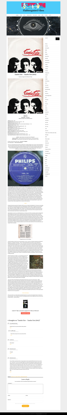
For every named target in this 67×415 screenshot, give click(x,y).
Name (9, 395)
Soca (46, 161)
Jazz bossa (46, 118)
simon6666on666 (13, 323)
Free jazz (46, 103)
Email (27, 395)
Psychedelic (47, 151)
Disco (46, 83)
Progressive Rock (48, 149)
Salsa (46, 157)
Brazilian (46, 58)
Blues (46, 52)
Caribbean (46, 66)
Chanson (46, 70)
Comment (10, 383)
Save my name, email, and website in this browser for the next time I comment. (25, 403)
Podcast (46, 147)
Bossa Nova (29, 15)
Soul (24, 15)
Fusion (46, 107)
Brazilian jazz (47, 60)
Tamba (25, 203)
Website (9, 399)
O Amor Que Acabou (25, 292)
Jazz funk (46, 122)
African (46, 43)
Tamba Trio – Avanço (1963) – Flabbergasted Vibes (19, 376)
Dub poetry (47, 87)
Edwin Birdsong (47, 89)
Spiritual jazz (47, 169)
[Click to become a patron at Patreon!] (25, 314)
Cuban (46, 76)
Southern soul (47, 167)
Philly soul (46, 145)
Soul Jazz (35, 15)
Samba (17, 15)
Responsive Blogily (39, 413)
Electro (46, 91)
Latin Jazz (46, 130)
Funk (21, 15)
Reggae (46, 155)
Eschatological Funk (48, 95)
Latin (50, 15)
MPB (42, 15)
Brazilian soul (47, 62)
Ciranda (46, 74)
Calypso (46, 64)
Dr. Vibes (30, 76)
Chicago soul (47, 72)
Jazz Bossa (46, 120)
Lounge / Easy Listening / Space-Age (50, 132)
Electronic (46, 93)
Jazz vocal (46, 124)
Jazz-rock (46, 126)
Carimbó (46, 68)
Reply (10, 327)
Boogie (46, 54)
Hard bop (46, 114)
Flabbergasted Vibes (33, 10)
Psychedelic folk (47, 153)
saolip (11, 339)
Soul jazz (46, 165)
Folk (45, 97)
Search (58, 38)
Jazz (39, 15)
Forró (46, 15)
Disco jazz (46, 85)
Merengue (46, 134)
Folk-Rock (46, 99)
